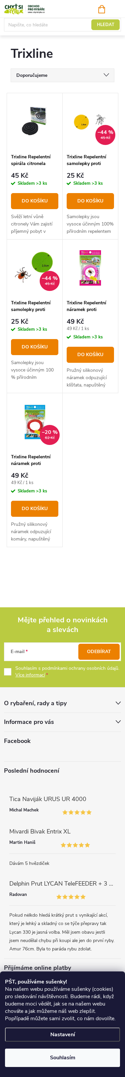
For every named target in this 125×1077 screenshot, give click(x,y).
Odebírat (99, 651)
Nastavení (62, 1034)
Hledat (105, 25)
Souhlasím (62, 1057)
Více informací (30, 675)
